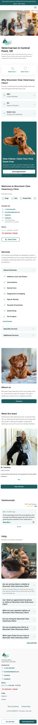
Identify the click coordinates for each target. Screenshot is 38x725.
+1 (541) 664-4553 (9, 668)
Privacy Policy (25, 706)
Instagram (7, 679)
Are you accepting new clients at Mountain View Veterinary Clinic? (16, 628)
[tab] (18, 479)
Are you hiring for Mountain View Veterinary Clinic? (16, 620)
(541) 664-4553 (10, 721)
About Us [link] (4, 696)
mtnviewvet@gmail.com (11, 671)
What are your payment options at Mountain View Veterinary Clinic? (16, 611)
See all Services (7, 321)
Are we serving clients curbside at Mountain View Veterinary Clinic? (16, 585)
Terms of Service (13, 706)
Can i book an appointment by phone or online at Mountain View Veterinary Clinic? (18, 602)
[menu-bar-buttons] (35, 8)
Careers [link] (3, 699)
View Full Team (19, 486)
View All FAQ (32, 643)
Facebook (7, 675)
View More (19, 401)
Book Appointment (28, 721)
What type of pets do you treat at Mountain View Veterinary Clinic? (16, 636)
